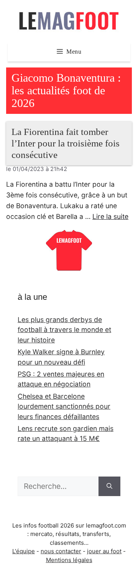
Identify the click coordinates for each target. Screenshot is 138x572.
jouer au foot (104, 551)
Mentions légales (69, 560)
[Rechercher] (109, 486)
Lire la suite (110, 216)
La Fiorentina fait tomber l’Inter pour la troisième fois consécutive (66, 143)
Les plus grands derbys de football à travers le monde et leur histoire (64, 330)
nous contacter (61, 551)
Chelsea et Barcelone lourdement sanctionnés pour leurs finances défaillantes (64, 406)
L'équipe (23, 551)
